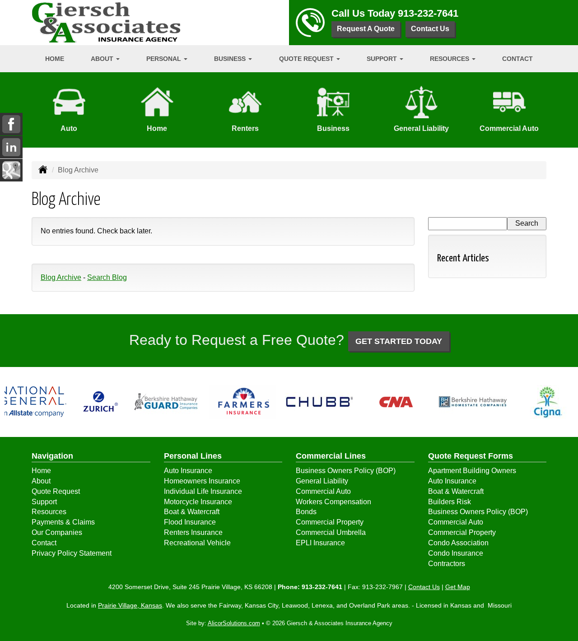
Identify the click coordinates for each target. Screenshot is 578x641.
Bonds (306, 512)
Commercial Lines (331, 455)
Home (54, 58)
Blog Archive (61, 277)
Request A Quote (366, 29)
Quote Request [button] (307, 58)
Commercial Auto (323, 491)
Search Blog (107, 277)
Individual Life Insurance (203, 491)
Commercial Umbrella (331, 532)
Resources (49, 512)
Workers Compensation (333, 502)
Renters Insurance (193, 532)
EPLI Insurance (320, 543)
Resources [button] (450, 58)
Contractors (446, 563)
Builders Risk (449, 502)
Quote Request (56, 491)
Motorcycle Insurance (198, 502)
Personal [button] (164, 58)
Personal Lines (193, 455)
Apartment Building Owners (472, 470)
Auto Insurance (188, 470)
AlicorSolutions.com (234, 623)
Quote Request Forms (470, 455)
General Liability (322, 481)
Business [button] (230, 58)
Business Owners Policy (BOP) (346, 470)
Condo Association (458, 543)
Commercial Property (330, 522)
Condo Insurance (455, 553)
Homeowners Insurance (202, 481)
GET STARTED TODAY (398, 341)
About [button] (103, 58)
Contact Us (430, 29)
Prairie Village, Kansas (130, 605)
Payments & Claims (63, 522)
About (41, 481)
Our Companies (57, 532)
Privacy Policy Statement (72, 553)
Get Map (457, 586)
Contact (517, 58)
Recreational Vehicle (197, 543)
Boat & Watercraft (191, 512)
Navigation (52, 455)
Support (44, 502)
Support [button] (383, 58)
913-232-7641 (428, 13)
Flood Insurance (190, 522)
